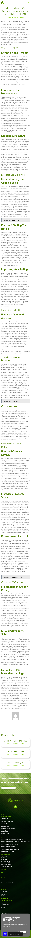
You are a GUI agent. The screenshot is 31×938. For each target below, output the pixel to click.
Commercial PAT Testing (7, 843)
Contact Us (4, 889)
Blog (2, 872)
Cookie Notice (21, 924)
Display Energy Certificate (7, 851)
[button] (28, 2)
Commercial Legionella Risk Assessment (11, 848)
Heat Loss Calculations (6, 866)
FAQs (2, 875)
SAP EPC (3, 858)
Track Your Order (5, 878)
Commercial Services (6, 838)
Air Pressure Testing (6, 864)
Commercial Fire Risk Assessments (9, 844)
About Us (3, 869)
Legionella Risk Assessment (8, 828)
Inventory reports (5, 830)
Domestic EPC (4, 818)
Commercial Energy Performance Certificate (12, 839)
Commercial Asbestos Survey (8, 846)
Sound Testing (4, 859)
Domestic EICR (4, 820)
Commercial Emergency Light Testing (10, 849)
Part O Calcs (4, 856)
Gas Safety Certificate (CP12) (8, 821)
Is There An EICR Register (15, 763)
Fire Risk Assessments (6, 825)
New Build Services (5, 854)
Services (3, 815)
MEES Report (4, 831)
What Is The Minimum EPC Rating (15, 741)
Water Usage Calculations (7, 863)
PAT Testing (4, 823)
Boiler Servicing (5, 833)
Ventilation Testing (5, 861)
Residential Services (6, 816)
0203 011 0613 (4, 898)
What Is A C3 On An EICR (15, 752)
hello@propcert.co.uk (6, 900)
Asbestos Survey (5, 826)
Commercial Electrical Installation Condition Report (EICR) (15, 841)
